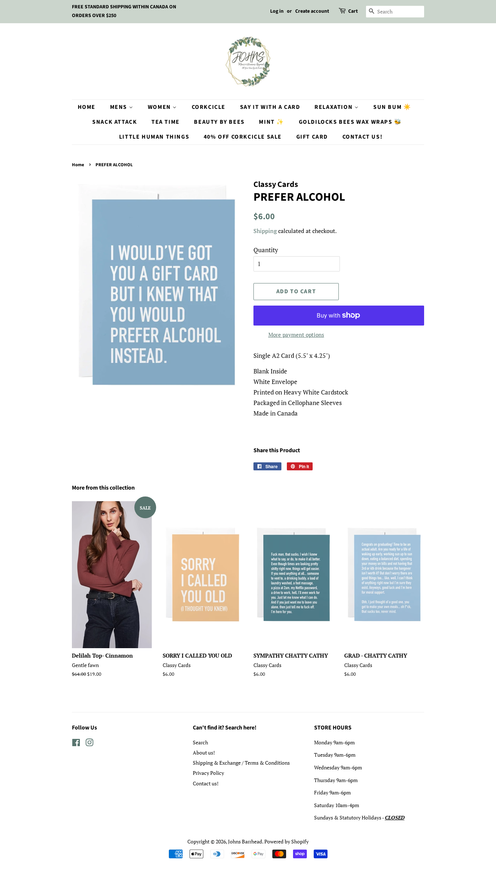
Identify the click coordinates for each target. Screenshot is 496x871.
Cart (353, 11)
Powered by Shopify (286, 841)
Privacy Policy (208, 772)
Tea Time (165, 122)
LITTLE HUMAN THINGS (154, 137)
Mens (119, 107)
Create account (312, 11)
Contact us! (206, 783)
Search (200, 742)
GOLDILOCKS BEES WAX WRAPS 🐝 (350, 122)
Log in (277, 11)
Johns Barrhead (245, 841)
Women (160, 107)
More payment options (296, 334)
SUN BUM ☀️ (392, 107)
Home (86, 107)
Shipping (265, 231)
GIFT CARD (312, 137)
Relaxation (334, 107)
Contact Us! (362, 137)
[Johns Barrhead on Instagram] (89, 743)
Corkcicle (208, 107)
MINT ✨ (271, 122)
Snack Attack (114, 122)
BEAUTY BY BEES (219, 122)
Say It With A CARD (270, 107)
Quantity (265, 250)
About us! (204, 752)
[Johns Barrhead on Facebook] (76, 743)
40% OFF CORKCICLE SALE (243, 137)
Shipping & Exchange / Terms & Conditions (241, 762)
